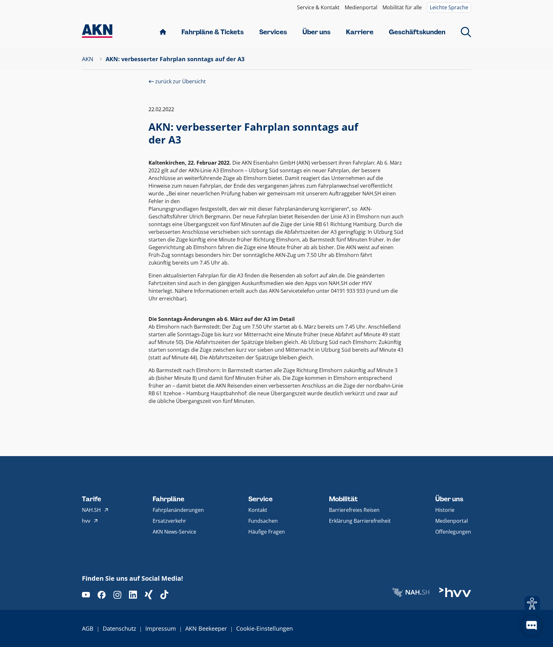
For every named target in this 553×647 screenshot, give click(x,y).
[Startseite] (97, 32)
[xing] (149, 595)
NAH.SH (91, 509)
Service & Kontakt (318, 7)
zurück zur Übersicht (180, 81)
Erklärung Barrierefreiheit (360, 520)
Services (273, 32)
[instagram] (117, 595)
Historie (444, 509)
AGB (87, 628)
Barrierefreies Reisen (354, 509)
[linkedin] (133, 595)
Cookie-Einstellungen (264, 628)
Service (260, 499)
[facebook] (102, 595)
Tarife (91, 499)
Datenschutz (119, 628)
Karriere (359, 32)
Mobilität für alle (402, 7)
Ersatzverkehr (169, 520)
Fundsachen (263, 520)
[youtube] (86, 595)
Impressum (160, 628)
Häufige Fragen (266, 531)
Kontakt (257, 509)
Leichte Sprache (449, 7)
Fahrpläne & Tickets (212, 32)
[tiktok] (164, 595)
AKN (87, 59)
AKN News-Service (174, 531)
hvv (86, 520)
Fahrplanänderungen (178, 509)
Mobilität (343, 499)
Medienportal (361, 7)
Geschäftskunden (417, 32)
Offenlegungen (453, 531)
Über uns (316, 32)
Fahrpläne (168, 499)
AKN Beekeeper (206, 628)
